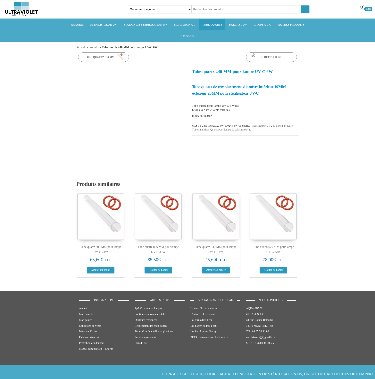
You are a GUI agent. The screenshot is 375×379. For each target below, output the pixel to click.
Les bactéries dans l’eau (203, 325)
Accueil (77, 24)
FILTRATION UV (185, 24)
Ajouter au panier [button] (100, 269)
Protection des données (91, 343)
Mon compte (86, 314)
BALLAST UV (238, 24)
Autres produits (291, 24)
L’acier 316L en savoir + (204, 314)
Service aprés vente (145, 337)
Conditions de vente (90, 325)
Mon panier (85, 320)
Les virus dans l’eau (201, 320)
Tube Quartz (212, 24)
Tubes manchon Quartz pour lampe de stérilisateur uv (221, 129)
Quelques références (146, 320)
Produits (94, 47)
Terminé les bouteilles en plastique (154, 331)
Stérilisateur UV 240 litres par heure (272, 125)
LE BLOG (187, 36)
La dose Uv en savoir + (203, 308)
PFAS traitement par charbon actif (209, 337)
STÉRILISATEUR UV (103, 24)
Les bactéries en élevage (203, 331)
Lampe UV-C (262, 24)
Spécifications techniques (148, 308)
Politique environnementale (150, 314)
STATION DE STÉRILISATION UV (145, 24)
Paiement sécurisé (89, 337)
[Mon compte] (354, 8)
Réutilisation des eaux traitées (151, 325)
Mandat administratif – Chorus (96, 348)
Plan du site (141, 343)
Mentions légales (88, 331)
